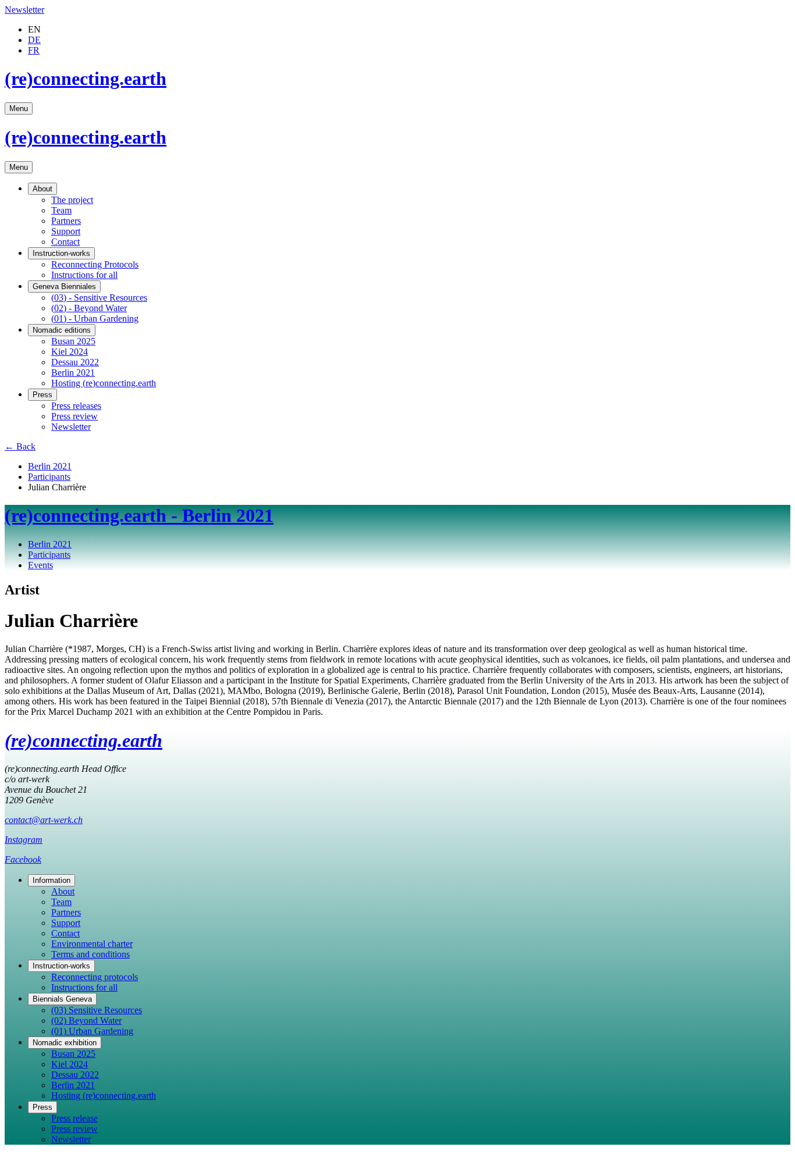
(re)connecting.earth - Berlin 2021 (139, 515)
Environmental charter (92, 944)
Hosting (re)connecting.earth (103, 383)
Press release (74, 1118)
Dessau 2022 (75, 362)
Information (51, 880)
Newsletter (24, 10)
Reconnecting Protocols (95, 264)
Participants (49, 477)
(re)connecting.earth (85, 78)
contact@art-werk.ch (44, 820)
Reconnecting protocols (94, 977)
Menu (18, 108)
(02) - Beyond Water (89, 308)
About (42, 188)
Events (40, 565)
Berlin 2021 (73, 372)
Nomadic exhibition (65, 1042)
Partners (66, 221)
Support (65, 231)
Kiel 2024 (69, 352)
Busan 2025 (73, 341)
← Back (20, 446)
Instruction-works (61, 253)
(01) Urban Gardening (92, 1031)
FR (34, 50)
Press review (74, 416)
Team (61, 210)
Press (42, 394)
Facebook (23, 859)
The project (72, 200)
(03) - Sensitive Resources (99, 297)
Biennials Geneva (62, 999)
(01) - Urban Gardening (95, 318)
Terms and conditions (90, 954)
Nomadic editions (62, 330)
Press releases (76, 406)
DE (34, 40)
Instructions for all (84, 275)
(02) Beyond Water (86, 1020)
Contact (65, 242)
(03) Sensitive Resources (96, 1010)
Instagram (23, 840)
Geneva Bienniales (64, 286)
